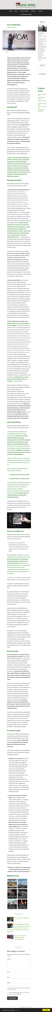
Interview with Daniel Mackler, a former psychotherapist (20, 937)
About (16, 11)
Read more (17, 1010)
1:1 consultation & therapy (26, 14)
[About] (42, 31)
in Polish (33, 11)
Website (8, 982)
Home (11, 11)
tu (16, 84)
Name (8, 971)
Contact (41, 11)
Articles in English (24, 11)
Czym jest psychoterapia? (21, 918)
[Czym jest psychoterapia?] (10, 921)
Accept (46, 1010)
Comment (9, 958)
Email (8, 977)
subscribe (11, 994)
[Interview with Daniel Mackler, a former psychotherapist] (10, 939)
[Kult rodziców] (19, 50)
